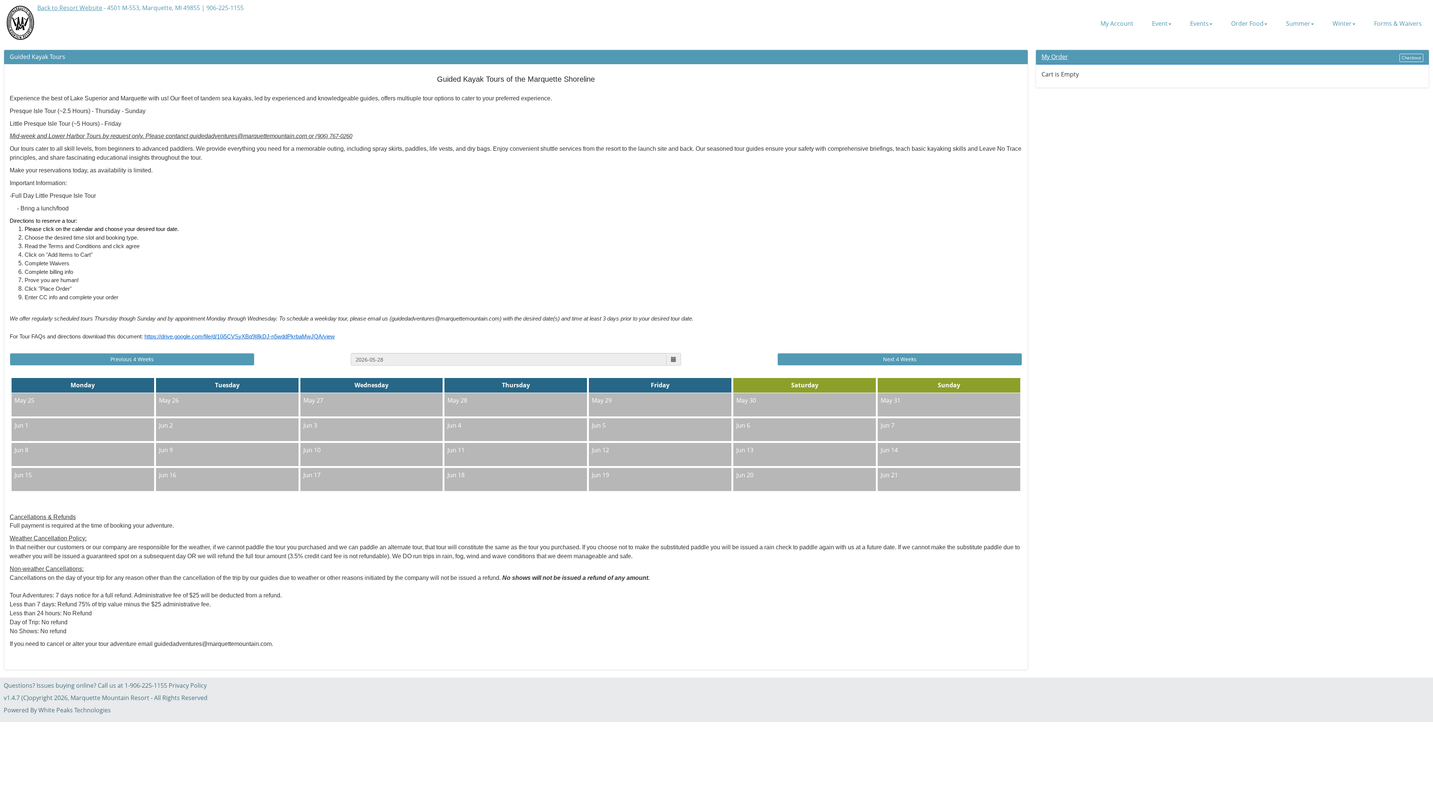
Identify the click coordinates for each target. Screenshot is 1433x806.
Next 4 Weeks (900, 359)
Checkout (1411, 57)
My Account (1116, 24)
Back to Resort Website (69, 8)
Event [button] (1160, 24)
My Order (1055, 57)
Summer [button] (1298, 24)
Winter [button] (1342, 24)
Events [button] (1199, 24)
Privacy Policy (188, 685)
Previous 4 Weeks (132, 359)
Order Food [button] (1247, 24)
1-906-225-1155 (146, 685)
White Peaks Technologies (74, 710)
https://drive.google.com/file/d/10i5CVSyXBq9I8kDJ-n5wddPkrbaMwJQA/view (239, 337)
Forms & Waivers (1398, 24)
